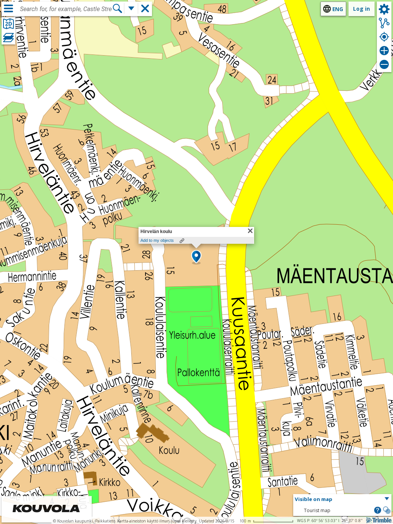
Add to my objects (157, 240)
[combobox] (66, 9)
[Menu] (8, 8)
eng (337, 9)
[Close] (250, 230)
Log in (361, 8)
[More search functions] (131, 8)
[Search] (117, 8)
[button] (196, 257)
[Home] (46, 517)
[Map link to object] (182, 241)
